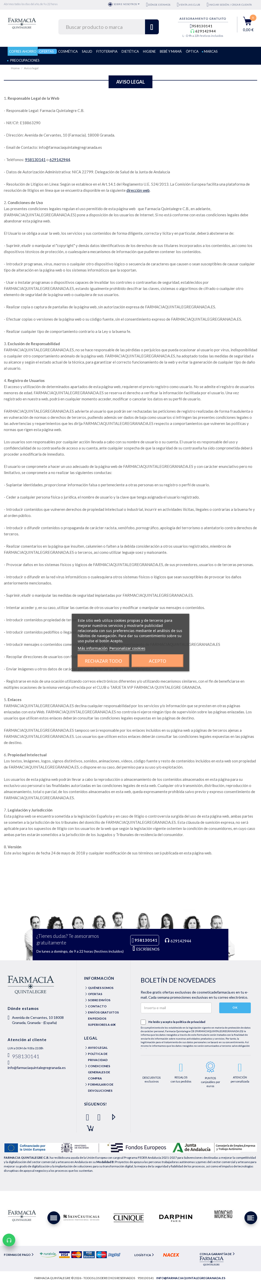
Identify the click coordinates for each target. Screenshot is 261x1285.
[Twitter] (100, 1115)
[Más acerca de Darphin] (175, 1218)
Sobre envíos (99, 1000)
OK (235, 1007)
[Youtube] (111, 1115)
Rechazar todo (103, 661)
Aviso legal (98, 1048)
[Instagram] (88, 1126)
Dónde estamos (159, 4)
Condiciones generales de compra (99, 1072)
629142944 (205, 31)
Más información (93, 648)
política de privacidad (190, 1022)
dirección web (138, 190)
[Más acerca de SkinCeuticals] (81, 1218)
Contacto (97, 1006)
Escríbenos (147, 949)
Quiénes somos (100, 988)
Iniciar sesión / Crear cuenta (230, 4)
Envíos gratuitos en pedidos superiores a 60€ (103, 1018)
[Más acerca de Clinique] (128, 1218)
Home (15, 68)
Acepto (157, 661)
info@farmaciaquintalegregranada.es (37, 1067)
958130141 (202, 26)
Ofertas (95, 994)
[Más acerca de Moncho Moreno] (223, 1214)
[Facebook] (88, 1115)
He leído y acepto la (176, 1022)
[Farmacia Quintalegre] (22, 23)
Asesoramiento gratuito (202, 18)
